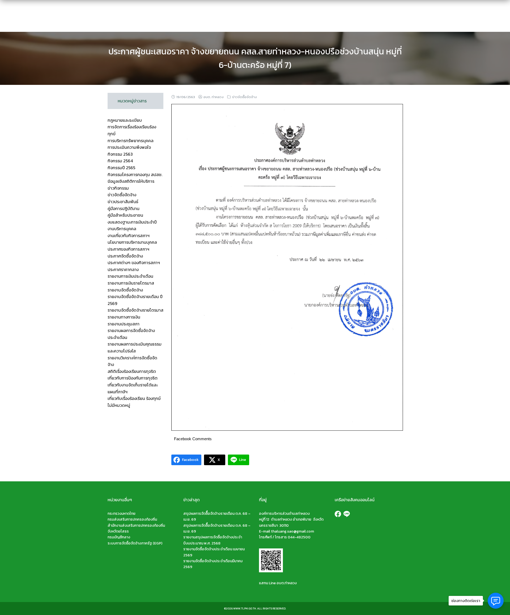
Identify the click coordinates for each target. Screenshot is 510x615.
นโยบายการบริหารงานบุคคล (132, 242)
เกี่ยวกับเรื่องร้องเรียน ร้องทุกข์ (134, 398)
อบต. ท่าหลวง (213, 96)
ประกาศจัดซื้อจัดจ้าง (125, 256)
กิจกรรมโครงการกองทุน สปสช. (135, 174)
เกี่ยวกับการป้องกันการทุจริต (133, 378)
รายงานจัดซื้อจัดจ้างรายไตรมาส (135, 310)
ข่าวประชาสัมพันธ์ (123, 201)
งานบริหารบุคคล (122, 228)
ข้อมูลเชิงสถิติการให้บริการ (131, 181)
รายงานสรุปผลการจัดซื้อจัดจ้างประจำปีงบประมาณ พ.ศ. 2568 (212, 540)
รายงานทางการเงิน (124, 317)
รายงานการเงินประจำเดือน (130, 276)
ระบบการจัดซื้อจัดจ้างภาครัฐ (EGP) (135, 543)
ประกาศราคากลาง (123, 269)
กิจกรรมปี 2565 (121, 167)
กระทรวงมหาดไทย (121, 513)
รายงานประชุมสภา (123, 324)
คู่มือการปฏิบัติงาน (123, 208)
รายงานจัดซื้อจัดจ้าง (125, 290)
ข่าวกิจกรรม (118, 188)
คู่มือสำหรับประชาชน (125, 215)
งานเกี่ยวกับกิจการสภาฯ (129, 235)
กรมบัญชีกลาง (119, 537)
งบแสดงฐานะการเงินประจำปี (132, 222)
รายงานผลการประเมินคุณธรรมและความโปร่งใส (135, 347)
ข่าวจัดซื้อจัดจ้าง (244, 96)
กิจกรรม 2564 (120, 161)
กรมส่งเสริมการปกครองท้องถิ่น (132, 519)
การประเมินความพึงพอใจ (129, 147)
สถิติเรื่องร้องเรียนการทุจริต (132, 371)
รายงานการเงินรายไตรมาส (131, 283)
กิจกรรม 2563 (120, 154)
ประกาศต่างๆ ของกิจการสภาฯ (134, 262)
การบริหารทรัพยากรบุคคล (131, 140)
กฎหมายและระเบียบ (125, 120)
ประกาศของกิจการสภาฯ (128, 249)
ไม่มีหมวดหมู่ (119, 405)
